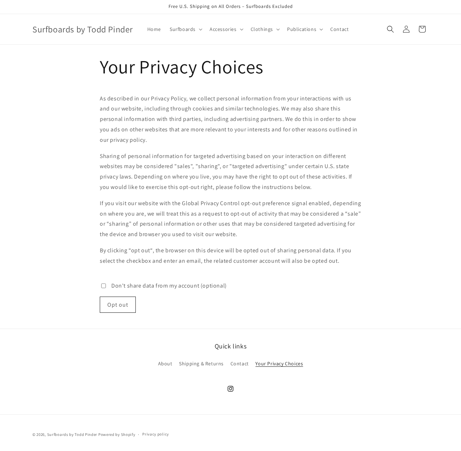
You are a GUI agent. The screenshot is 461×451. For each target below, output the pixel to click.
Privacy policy (155, 434)
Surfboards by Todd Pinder (72, 434)
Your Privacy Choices (279, 364)
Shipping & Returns (201, 364)
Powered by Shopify (116, 434)
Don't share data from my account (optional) (169, 285)
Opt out (117, 304)
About (165, 364)
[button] (185, 29)
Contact (239, 364)
